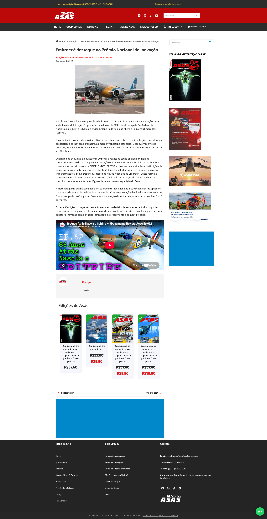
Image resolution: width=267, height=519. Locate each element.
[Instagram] (145, 15)
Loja (109, 27)
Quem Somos (74, 27)
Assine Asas (127, 27)
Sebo (107, 494)
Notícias (92, 27)
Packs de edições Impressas (117, 468)
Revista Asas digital (114, 462)
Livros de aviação (112, 481)
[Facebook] (139, 15)
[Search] (196, 15)
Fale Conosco (149, 27)
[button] (260, 511)
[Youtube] (156, 15)
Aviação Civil (61, 481)
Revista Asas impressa (115, 456)
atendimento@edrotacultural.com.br (182, 456)
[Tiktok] (150, 15)
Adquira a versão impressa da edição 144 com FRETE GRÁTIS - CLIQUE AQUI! (72, 4)
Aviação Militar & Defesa (67, 475)
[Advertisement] (110, 418)
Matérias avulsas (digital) (116, 475)
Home (57, 27)
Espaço (59, 494)
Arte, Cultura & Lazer (65, 488)
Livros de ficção (112, 488)
